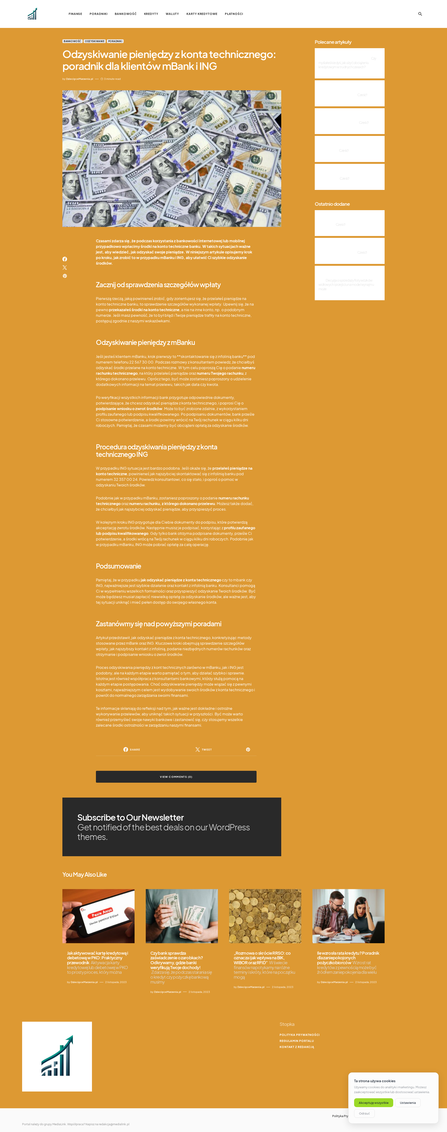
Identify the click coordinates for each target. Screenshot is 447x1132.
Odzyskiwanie (94, 41)
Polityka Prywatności (300, 1035)
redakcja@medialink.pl (114, 1124)
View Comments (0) (176, 776)
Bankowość (72, 41)
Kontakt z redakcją (297, 1047)
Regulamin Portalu (297, 1041)
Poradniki (115, 41)
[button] (420, 14)
